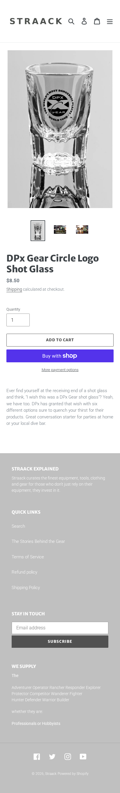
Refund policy (24, 572)
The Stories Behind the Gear (38, 541)
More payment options (60, 370)
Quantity (13, 309)
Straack (51, 774)
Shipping (14, 289)
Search (18, 526)
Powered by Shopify (73, 774)
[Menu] (109, 21)
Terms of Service (28, 557)
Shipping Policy (26, 587)
